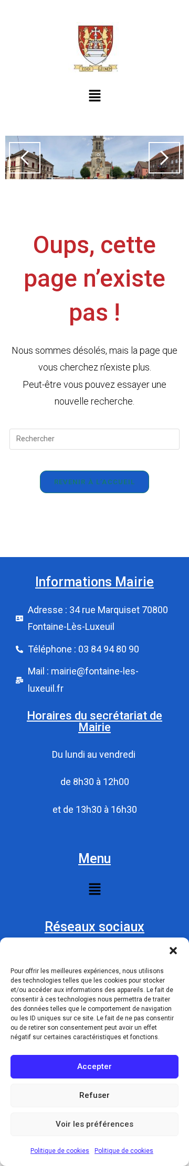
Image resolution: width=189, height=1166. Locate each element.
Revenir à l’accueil (94, 482)
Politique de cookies (59, 1150)
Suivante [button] (164, 157)
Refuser (94, 1095)
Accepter (94, 1066)
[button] (173, 950)
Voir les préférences (94, 1124)
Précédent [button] (24, 157)
